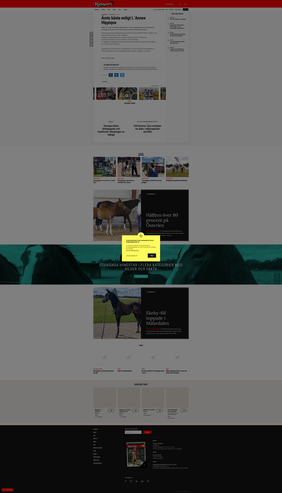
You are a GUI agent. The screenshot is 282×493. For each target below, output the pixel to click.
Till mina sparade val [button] (131, 255)
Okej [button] (152, 255)
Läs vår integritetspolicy (132, 250)
